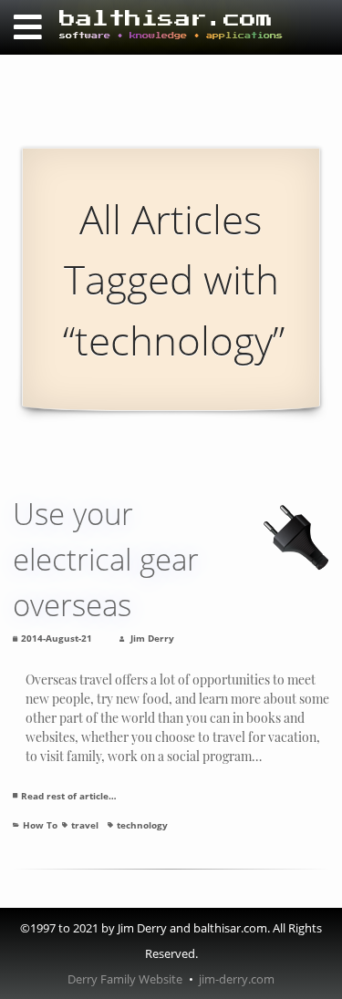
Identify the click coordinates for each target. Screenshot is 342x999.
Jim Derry (152, 638)
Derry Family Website (124, 979)
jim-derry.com (237, 979)
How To (40, 825)
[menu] (27, 27)
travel (84, 825)
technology (142, 825)
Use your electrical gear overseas (106, 559)
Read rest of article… (69, 795)
